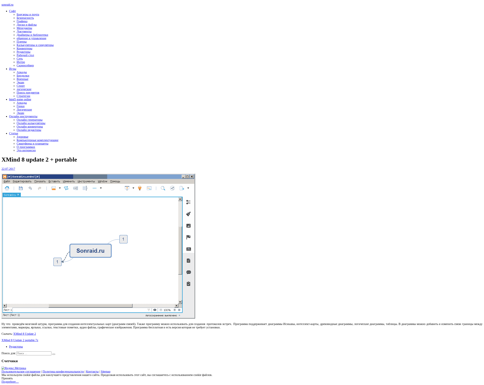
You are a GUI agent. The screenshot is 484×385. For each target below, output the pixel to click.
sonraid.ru (7, 4)
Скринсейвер (25, 65)
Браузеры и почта (28, 14)
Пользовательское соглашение (21, 371)
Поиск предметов (28, 92)
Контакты (92, 371)
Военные (22, 79)
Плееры (22, 41)
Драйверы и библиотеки (32, 34)
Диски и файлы (27, 24)
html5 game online (20, 99)
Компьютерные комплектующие (37, 140)
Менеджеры (24, 28)
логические (24, 89)
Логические (24, 109)
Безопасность (25, 17)
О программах (26, 147)
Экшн (20, 82)
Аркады (22, 72)
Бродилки (23, 75)
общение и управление (31, 38)
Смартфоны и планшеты (32, 143)
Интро (21, 62)
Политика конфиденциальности (63, 371)
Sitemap (105, 371)
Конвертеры (24, 48)
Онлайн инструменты (23, 116)
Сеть (20, 58)
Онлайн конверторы (30, 126)
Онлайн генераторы (30, 119)
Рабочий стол (25, 55)
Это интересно (26, 150)
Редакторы (23, 51)
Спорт (21, 85)
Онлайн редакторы (29, 130)
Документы (24, 31)
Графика (22, 21)
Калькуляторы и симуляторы (35, 45)
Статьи (13, 133)
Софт (12, 11)
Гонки (21, 106)
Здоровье (22, 136)
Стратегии (23, 96)
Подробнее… (10, 381)
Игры (12, 68)
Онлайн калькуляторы (31, 123)
